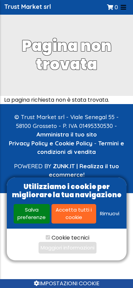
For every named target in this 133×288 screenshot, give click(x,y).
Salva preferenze (31, 213)
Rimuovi (109, 213)
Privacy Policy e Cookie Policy (50, 143)
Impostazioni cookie (69, 283)
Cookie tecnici (70, 238)
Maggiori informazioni (67, 247)
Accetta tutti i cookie (74, 213)
